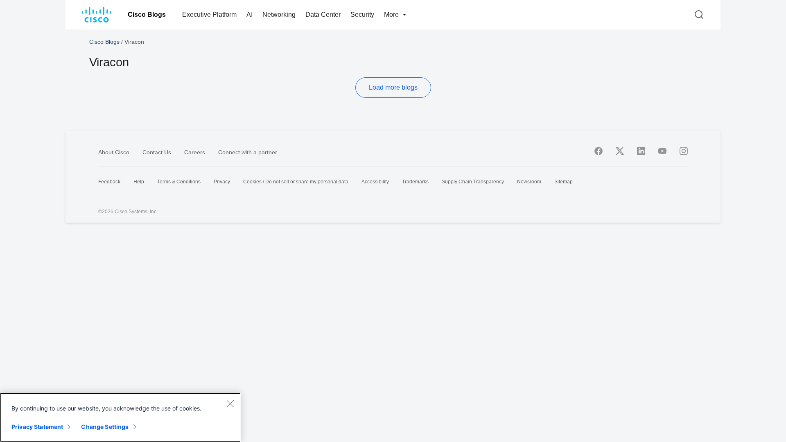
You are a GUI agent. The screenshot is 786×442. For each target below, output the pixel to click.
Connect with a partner (247, 152)
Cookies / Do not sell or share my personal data (295, 182)
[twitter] (620, 151)
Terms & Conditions (179, 182)
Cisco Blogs (147, 14)
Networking (279, 14)
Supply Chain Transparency (473, 182)
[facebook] (598, 151)
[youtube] (662, 151)
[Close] (230, 403)
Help (138, 182)
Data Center (323, 14)
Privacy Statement (37, 426)
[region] (120, 417)
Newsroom (529, 182)
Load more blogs (393, 87)
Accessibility (375, 182)
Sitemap (563, 182)
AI (249, 14)
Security (362, 14)
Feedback (109, 182)
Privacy (222, 182)
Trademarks (415, 182)
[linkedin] (641, 151)
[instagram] (684, 151)
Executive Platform (209, 14)
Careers (194, 152)
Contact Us (156, 152)
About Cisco (113, 152)
